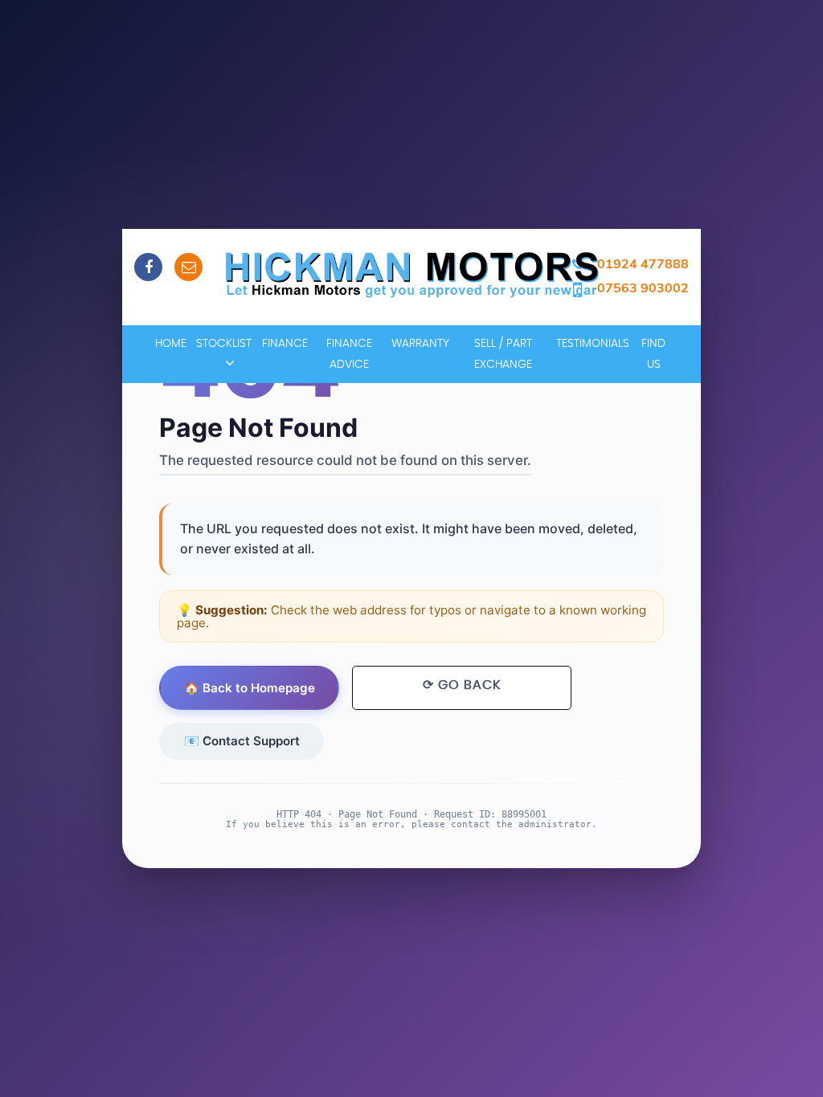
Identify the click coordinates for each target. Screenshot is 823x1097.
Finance (285, 343)
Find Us (653, 354)
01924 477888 (643, 263)
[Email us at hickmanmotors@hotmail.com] (188, 267)
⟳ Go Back (462, 685)
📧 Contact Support (242, 740)
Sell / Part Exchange (503, 354)
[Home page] (411, 274)
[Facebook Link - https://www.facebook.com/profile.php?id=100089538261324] (148, 267)
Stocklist (224, 343)
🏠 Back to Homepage (249, 687)
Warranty (420, 343)
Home (170, 343)
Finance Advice (349, 354)
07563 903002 (643, 287)
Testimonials (592, 343)
